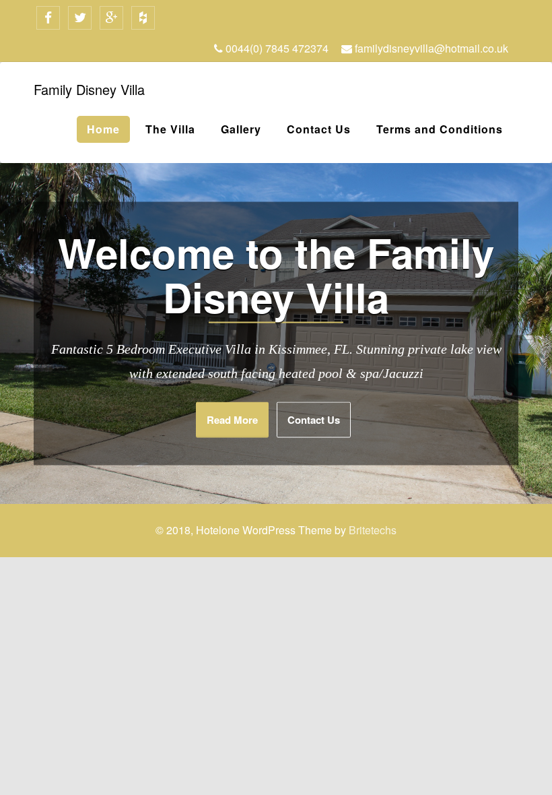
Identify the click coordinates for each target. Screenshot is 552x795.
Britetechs (372, 530)
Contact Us (319, 129)
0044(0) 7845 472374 (276, 48)
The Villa (170, 129)
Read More (232, 419)
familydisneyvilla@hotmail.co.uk (430, 48)
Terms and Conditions (439, 129)
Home (103, 129)
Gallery (241, 129)
